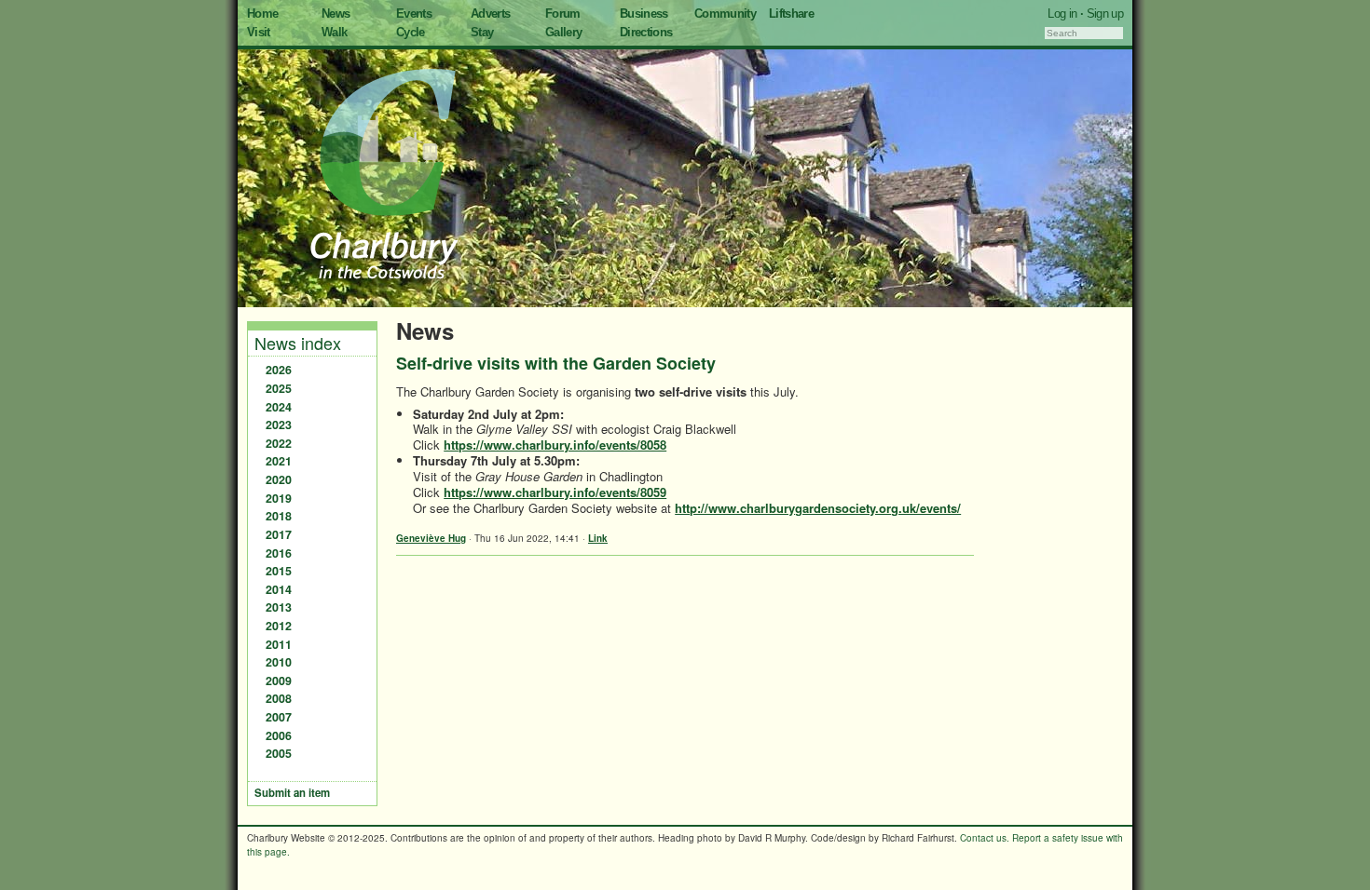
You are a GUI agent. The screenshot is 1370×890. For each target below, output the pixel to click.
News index (297, 342)
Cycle (410, 32)
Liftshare (791, 13)
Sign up (1105, 13)
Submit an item (292, 793)
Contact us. (984, 837)
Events (414, 13)
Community (725, 13)
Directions (646, 32)
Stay (482, 32)
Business (644, 13)
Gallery (563, 32)
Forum (563, 13)
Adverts (490, 13)
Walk (334, 32)
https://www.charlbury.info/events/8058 (555, 444)
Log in (1062, 13)
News (335, 13)
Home (262, 13)
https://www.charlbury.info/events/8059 (555, 492)
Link (598, 538)
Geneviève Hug (431, 538)
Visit (258, 32)
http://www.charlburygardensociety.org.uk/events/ (818, 508)
